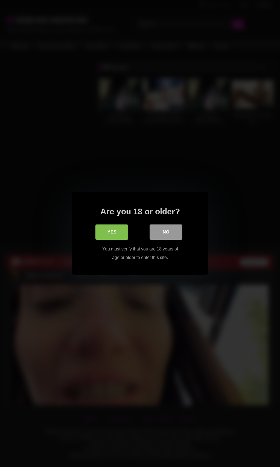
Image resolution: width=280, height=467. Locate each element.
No (166, 232)
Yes (111, 232)
